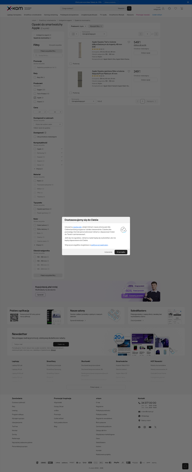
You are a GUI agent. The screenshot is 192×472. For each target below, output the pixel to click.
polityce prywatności (99, 245)
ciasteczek (77, 227)
